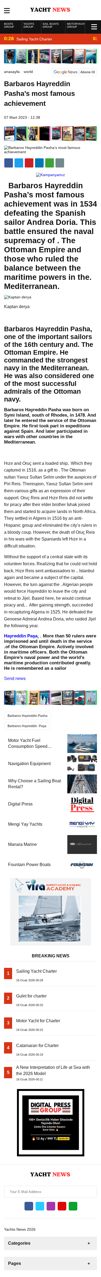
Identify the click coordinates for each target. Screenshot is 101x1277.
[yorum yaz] (59, 163)
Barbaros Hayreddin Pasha (27, 716)
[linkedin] (29, 163)
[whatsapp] (73, 1206)
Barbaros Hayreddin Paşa (27, 726)
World (28, 71)
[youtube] (62, 1206)
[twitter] (18, 163)
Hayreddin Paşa (20, 635)
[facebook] (8, 163)
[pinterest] (39, 163)
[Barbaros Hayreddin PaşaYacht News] (50, 10)
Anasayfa (12, 71)
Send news (15, 678)
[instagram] (51, 1206)
